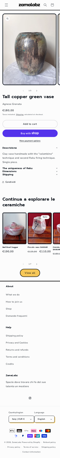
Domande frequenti (16, 315)
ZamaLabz (16, 442)
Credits (10, 363)
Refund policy (49, 442)
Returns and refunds (17, 349)
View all (30, 273)
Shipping (20, 114)
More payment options (30, 140)
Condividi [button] (10, 181)
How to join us (14, 301)
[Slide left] (23, 90)
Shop (9, 308)
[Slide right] (36, 90)
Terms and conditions (17, 356)
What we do (13, 294)
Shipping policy (14, 335)
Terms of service (30, 447)
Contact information (31, 452)
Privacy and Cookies (17, 342)
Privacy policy (13, 447)
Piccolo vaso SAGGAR (38, 247)
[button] (6, 4)
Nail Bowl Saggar (10, 247)
